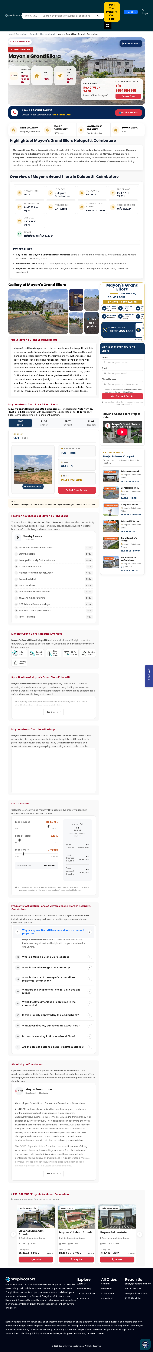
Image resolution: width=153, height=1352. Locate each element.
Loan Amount (22, 821)
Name (105, 357)
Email (104, 368)
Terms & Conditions (125, 392)
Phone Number (109, 379)
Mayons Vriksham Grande (75, 1232)
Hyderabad (107, 1298)
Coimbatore (21, 34)
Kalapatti (34, 34)
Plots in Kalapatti (48, 34)
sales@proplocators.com (138, 1283)
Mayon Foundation (26, 78)
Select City (130, 12)
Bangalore (106, 1288)
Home (10, 34)
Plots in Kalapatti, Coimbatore (29, 61)
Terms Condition (86, 1293)
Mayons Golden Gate (113, 1232)
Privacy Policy (84, 1288)
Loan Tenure (22, 849)
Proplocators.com (76, 1346)
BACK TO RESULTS (21, 41)
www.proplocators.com (137, 1293)
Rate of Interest (23, 835)
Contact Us (83, 1298)
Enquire (37, 1259)
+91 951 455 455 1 (120, 331)
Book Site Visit (130, 112)
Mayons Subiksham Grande (31, 1232)
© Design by (60, 1346)
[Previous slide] (13, 1234)
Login (145, 13)
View (49, 1253)
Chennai (105, 1283)
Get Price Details (77, 490)
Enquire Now (128, 96)
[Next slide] (139, 1234)
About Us (82, 1283)
